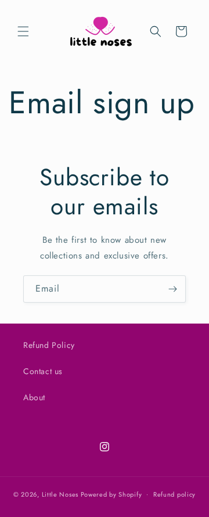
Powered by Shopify (111, 493)
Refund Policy (49, 345)
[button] (23, 31)
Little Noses (60, 493)
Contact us (43, 371)
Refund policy (174, 494)
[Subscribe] (172, 289)
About (34, 397)
